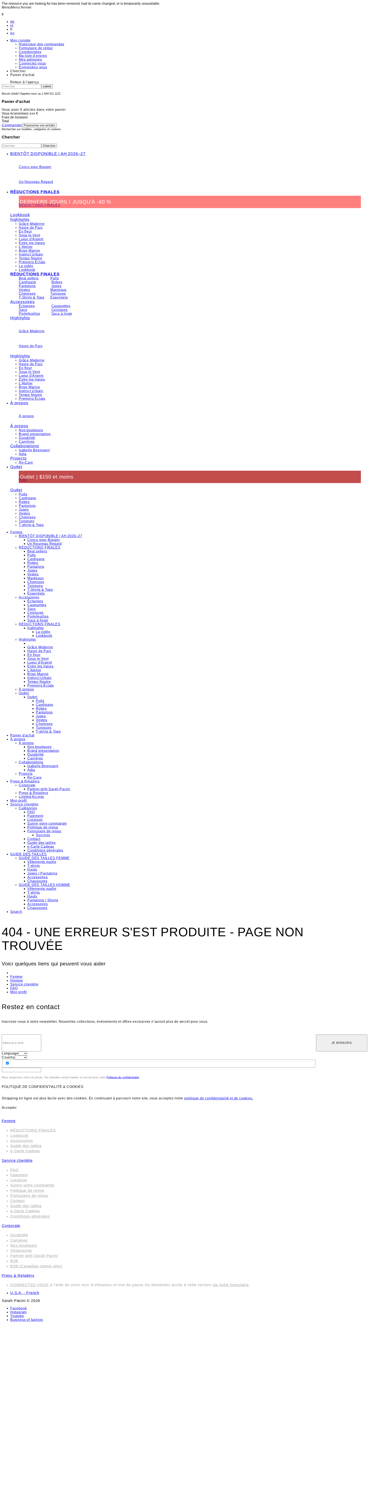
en (12, 33)
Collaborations (24, 446)
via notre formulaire (230, 1285)
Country (8, 1057)
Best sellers (29, 278)
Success (43, 835)
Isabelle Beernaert (34, 450)
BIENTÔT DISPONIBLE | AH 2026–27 (48, 153)
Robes (56, 282)
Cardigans (27, 282)
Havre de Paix (30, 227)
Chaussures (37, 881)
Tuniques (58, 293)
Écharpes (27, 306)
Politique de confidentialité (123, 1077)
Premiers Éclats (32, 262)
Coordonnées (30, 52)
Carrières (26, 441)
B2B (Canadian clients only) (36, 1266)
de (12, 21)
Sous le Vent (29, 235)
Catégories (28, 808)
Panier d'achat (22, 735)
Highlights (20, 318)
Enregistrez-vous (33, 67)
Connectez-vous (32, 63)
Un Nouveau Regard (36, 182)
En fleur (25, 231)
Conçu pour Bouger (35, 167)
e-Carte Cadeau (40, 846)
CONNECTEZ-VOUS (29, 1285)
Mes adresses (30, 59)
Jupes (56, 286)
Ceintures (59, 310)
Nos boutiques (31, 430)
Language (10, 1053)
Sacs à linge (61, 313)
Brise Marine (29, 250)
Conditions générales (45, 850)
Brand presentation (35, 434)
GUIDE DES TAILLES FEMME (44, 858)
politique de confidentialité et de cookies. (218, 1098)
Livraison (35, 819)
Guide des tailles (41, 842)
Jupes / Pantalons (42, 873)
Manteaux (58, 290)
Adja (22, 454)
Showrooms (21, 1250)
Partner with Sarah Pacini (48, 789)
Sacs (23, 310)
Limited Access (31, 796)
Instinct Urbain (31, 254)
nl (11, 25)
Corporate (27, 785)
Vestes (24, 290)
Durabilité (27, 438)
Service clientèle (24, 804)
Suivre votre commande (47, 823)
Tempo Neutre (30, 258)
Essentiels (59, 297)
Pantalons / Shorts (42, 900)
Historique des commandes (41, 44)
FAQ (31, 812)
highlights (19, 219)
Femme (16, 532)
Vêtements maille (41, 862)
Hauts (32, 869)
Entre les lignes (32, 243)
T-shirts (33, 865)
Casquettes (60, 306)
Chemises (27, 293)
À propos (19, 403)
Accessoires (22, 301)
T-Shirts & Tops (31, 297)
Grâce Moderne (31, 224)
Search (16, 911)
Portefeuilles (29, 313)
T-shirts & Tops (31, 525)
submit (47, 86)
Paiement (35, 816)
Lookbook (20, 215)
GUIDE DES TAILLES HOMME (44, 885)
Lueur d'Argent (31, 239)
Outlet (16, 467)
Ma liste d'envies (33, 56)
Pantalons (27, 286)
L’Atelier (26, 247)
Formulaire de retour (36, 48)
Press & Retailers (25, 781)
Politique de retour (42, 827)
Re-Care (26, 462)
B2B (14, 1261)
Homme (16, 980)
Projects (18, 458)
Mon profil (18, 800)
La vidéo (26, 266)
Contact (33, 839)
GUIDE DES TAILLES (28, 854)
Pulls (54, 278)
